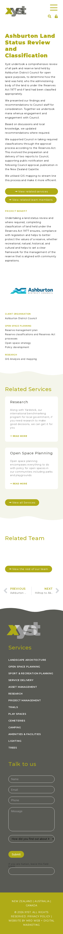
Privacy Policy (38, 916)
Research (19, 402)
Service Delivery (20, 680)
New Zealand (22, 901)
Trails (13, 707)
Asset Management (22, 686)
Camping (14, 727)
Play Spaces (17, 713)
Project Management (24, 700)
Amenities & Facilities (24, 734)
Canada (31, 905)
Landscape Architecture (27, 659)
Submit (16, 854)
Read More (19, 436)
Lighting (14, 740)
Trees (12, 747)
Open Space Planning (31, 453)
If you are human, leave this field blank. (28, 865)
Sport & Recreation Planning (30, 673)
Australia (42, 901)
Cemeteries (16, 720)
